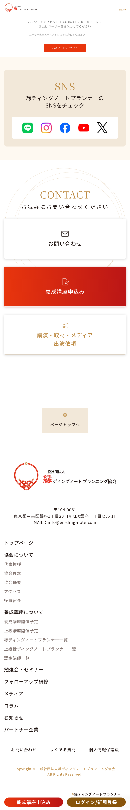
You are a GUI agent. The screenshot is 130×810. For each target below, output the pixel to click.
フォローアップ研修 (26, 681)
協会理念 (12, 573)
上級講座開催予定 (21, 630)
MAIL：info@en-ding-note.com (65, 522)
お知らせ (14, 717)
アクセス (12, 591)
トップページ (19, 542)
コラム (11, 705)
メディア (14, 693)
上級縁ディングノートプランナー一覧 (40, 649)
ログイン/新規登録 (96, 802)
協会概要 (12, 582)
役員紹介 (12, 600)
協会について (19, 554)
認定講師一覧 (17, 658)
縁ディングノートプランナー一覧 (36, 640)
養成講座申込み (33, 802)
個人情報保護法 (104, 749)
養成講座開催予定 (21, 621)
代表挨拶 (12, 564)
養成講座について (24, 612)
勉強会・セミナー (24, 669)
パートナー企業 (21, 729)
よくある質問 (63, 749)
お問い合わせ (24, 749)
